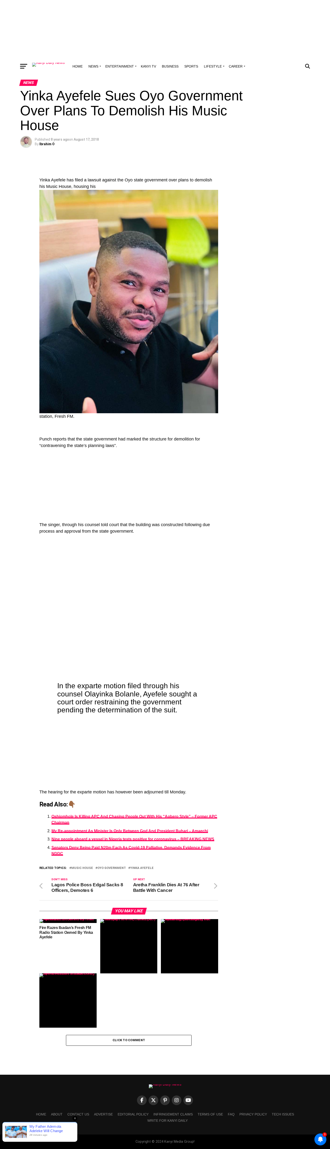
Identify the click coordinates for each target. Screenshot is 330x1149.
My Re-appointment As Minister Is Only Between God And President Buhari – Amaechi (129, 831)
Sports (191, 66)
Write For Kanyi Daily (167, 1120)
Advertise (103, 1114)
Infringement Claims (173, 1114)
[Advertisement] (165, 30)
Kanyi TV (148, 66)
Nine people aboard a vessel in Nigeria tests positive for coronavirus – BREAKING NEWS (132, 839)
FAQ (231, 1114)
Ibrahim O (47, 144)
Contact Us (78, 1114)
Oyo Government (111, 868)
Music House (82, 868)
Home (77, 66)
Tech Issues (283, 1114)
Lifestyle (213, 66)
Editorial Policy (133, 1114)
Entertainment (119, 66)
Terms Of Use (210, 1114)
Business (170, 66)
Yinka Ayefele (142, 868)
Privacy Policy (253, 1114)
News (93, 66)
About (57, 1114)
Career (236, 66)
